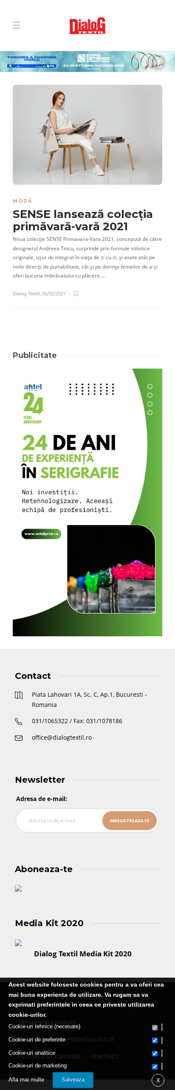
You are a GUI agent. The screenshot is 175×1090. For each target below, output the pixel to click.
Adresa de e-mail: (41, 799)
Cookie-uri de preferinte (36, 1039)
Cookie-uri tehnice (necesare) (44, 1026)
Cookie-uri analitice (31, 1053)
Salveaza (73, 1079)
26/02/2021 (53, 294)
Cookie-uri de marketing (37, 1065)
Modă (22, 201)
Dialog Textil (26, 294)
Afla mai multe (26, 1079)
